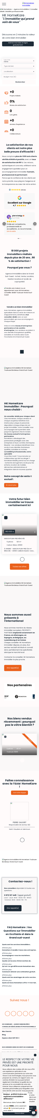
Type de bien (9, 66)
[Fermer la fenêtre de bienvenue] (28, 1092)
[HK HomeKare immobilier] (29, 4)
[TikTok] (31, 1013)
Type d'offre (7, 60)
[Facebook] (7, 1013)
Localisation (8, 71)
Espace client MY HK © (10, 1038)
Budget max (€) (10, 77)
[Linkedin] (13, 1013)
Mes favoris (6, 1031)
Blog (4, 1035)
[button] (4, 223)
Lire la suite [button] (11, 231)
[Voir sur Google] (9, 217)
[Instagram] (25, 1013)
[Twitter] (19, 1013)
